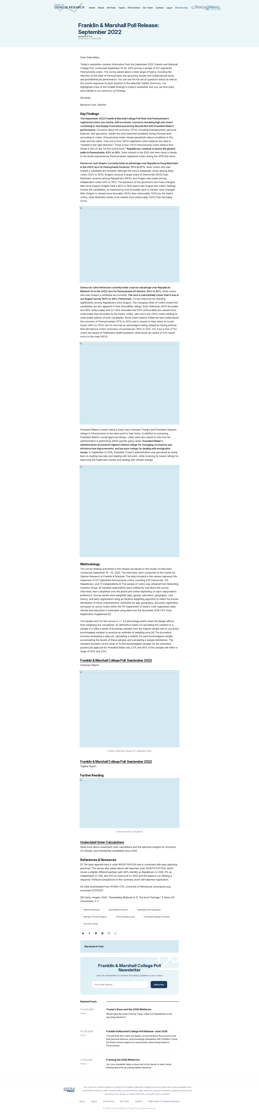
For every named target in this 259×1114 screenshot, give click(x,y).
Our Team (148, 7)
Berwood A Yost (85, 36)
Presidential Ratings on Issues (157, 917)
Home (92, 7)
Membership (181, 7)
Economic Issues (91, 924)
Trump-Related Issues (125, 917)
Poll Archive (134, 7)
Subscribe (159, 984)
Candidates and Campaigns (149, 910)
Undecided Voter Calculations (102, 842)
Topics (121, 7)
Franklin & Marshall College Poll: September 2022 (116, 660)
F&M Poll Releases (92, 910)
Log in (169, 7)
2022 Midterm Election (118, 910)
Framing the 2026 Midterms (123, 1059)
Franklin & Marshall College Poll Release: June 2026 (136, 1031)
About (101, 7)
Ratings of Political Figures (95, 917)
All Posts (111, 7)
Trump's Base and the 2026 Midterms (128, 1009)
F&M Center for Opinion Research (164, 1101)
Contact (159, 7)
